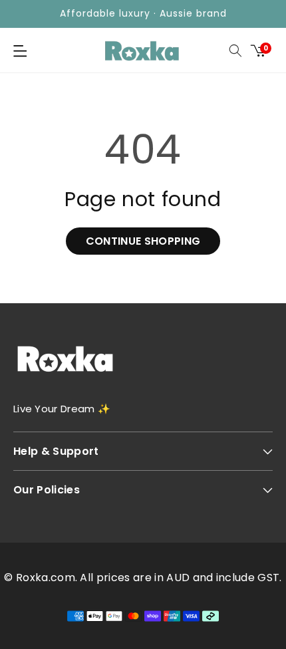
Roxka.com (45, 577)
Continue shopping (143, 241)
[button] (20, 50)
